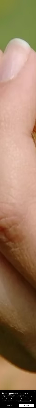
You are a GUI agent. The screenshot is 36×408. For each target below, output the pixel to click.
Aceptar (26, 405)
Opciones (9, 405)
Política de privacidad (24, 401)
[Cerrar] (33, 393)
